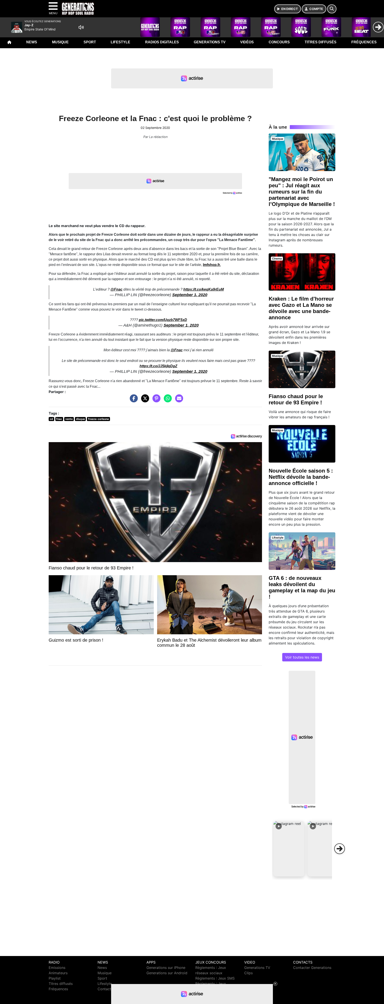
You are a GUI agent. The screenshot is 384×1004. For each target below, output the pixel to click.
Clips (248, 973)
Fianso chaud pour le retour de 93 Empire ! (296, 399)
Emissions (57, 967)
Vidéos (247, 42)
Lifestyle (120, 42)
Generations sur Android (166, 973)
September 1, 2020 (189, 295)
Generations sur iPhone (165, 967)
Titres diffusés (320, 42)
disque (80, 419)
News (31, 42)
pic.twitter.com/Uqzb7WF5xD (163, 320)
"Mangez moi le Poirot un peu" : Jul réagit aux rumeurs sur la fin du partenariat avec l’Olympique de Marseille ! (302, 191)
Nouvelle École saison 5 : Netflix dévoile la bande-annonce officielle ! (301, 477)
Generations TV (210, 42)
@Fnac (116, 289)
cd (51, 419)
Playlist (55, 978)
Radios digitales (162, 42)
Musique (60, 42)
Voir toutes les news (302, 657)
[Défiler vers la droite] (339, 848)
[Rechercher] (331, 8)
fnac (59, 419)
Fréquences (364, 42)
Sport (90, 42)
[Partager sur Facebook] (133, 400)
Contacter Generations (312, 967)
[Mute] (81, 27)
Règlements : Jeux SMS (215, 978)
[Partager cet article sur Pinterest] (155, 400)
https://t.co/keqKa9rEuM (203, 289)
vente (69, 419)
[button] (288, 848)
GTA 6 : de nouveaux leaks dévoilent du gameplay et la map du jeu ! (302, 587)
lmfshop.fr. (212, 265)
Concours (279, 42)
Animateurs (58, 973)
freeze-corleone (98, 419)
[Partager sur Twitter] (144, 400)
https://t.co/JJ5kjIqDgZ (158, 366)
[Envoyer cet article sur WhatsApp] (167, 400)
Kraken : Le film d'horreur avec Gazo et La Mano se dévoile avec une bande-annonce (301, 308)
